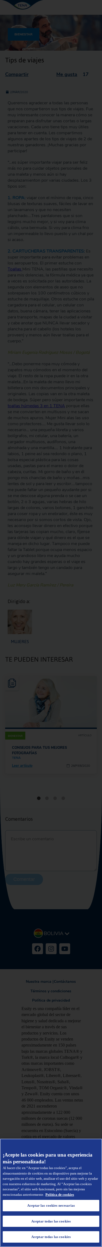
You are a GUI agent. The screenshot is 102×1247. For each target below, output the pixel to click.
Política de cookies (59, 1195)
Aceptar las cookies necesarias (51, 1205)
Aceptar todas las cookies (51, 1221)
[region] (51, 1193)
